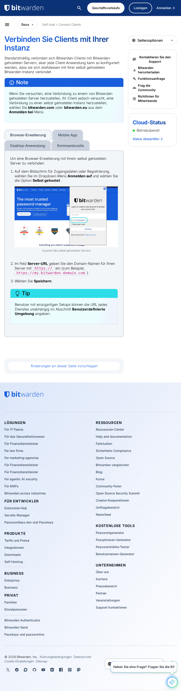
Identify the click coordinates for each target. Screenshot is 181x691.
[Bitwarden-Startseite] (33, 8)
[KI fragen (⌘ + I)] (172, 682)
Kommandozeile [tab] (70, 145)
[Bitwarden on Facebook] (60, 669)
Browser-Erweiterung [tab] (28, 135)
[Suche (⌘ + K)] (80, 8)
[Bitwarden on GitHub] (34, 669)
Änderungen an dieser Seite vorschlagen (64, 366)
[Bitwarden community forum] (25, 669)
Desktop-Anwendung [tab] (27, 145)
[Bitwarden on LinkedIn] (52, 669)
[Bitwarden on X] (7, 669)
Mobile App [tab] (67, 135)
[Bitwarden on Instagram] (69, 669)
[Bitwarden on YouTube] (43, 669)
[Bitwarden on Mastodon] (78, 669)
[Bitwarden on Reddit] (16, 669)
